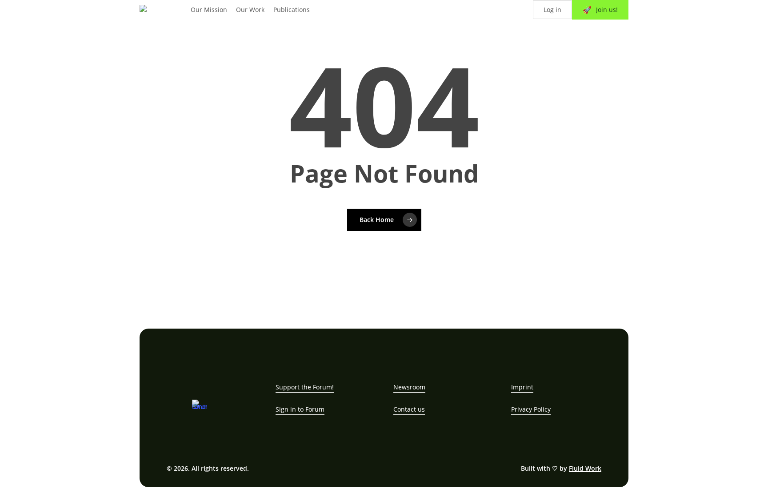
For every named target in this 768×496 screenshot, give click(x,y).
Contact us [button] (409, 409)
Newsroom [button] (409, 387)
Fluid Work (585, 468)
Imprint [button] (522, 387)
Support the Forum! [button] (305, 387)
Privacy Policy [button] (531, 409)
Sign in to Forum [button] (300, 409)
